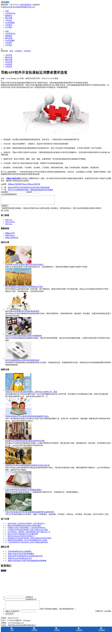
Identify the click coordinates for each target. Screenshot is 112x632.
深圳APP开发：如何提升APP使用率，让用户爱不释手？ (26, 523)
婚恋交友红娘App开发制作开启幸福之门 (21, 536)
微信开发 (8, 57)
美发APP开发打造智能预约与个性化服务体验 (23, 534)
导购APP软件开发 (13, 178)
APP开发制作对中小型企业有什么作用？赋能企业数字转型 (28, 542)
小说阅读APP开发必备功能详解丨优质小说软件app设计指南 (28, 530)
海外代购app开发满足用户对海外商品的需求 (22, 311)
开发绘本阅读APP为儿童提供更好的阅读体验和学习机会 (27, 416)
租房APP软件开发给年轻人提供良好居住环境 (25, 556)
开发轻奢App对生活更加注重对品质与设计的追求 (24, 264)
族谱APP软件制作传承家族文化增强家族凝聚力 (23, 490)
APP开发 (27, 51)
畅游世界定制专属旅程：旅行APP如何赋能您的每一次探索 (27, 540)
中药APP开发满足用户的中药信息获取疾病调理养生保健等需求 (29, 512)
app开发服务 (10, 23)
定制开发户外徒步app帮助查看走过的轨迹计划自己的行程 (27, 465)
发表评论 (4, 206)
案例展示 (8, 16)
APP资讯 (8, 25)
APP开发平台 (10, 13)
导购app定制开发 (33, 184)
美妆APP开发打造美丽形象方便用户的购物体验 (23, 336)
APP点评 (8, 20)
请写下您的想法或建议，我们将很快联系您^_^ (58, 609)
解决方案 (8, 18)
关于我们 (8, 27)
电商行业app (22, 184)
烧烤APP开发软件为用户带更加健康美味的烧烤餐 (27, 561)
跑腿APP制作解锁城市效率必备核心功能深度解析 (24, 525)
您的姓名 (29, 597)
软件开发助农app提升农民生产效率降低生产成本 (24, 287)
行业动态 (8, 66)
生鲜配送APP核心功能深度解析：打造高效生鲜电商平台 (27, 527)
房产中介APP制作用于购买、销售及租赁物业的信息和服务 (30, 190)
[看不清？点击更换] (103, 611)
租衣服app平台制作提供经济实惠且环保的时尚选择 (25, 441)
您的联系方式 (31, 599)
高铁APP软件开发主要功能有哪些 (21, 554)
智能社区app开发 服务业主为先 (20, 558)
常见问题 (8, 62)
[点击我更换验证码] (9, 194)
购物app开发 (13, 184)
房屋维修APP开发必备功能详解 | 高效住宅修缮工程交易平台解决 (29, 538)
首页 (7, 11)
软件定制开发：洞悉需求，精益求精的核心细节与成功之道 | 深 (29, 532)
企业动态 (8, 64)
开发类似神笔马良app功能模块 (19, 551)
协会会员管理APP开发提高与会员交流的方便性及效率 (29, 187)
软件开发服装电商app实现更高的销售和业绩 (22, 360)
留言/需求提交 (25, 5)
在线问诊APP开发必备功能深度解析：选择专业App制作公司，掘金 (31, 392)
